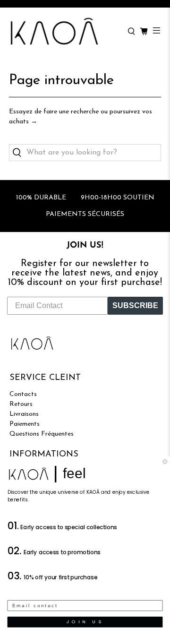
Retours (21, 404)
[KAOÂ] (63, 32)
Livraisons (24, 414)
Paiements (24, 424)
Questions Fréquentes (41, 434)
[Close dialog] (165, 461)
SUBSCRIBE (135, 305)
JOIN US (85, 622)
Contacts (23, 394)
